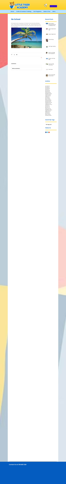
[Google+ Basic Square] (49, 132)
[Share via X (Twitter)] (14, 54)
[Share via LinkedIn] (16, 54)
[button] (37, 11)
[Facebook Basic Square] (45, 132)
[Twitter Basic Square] (47, 132)
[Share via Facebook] (11, 54)
